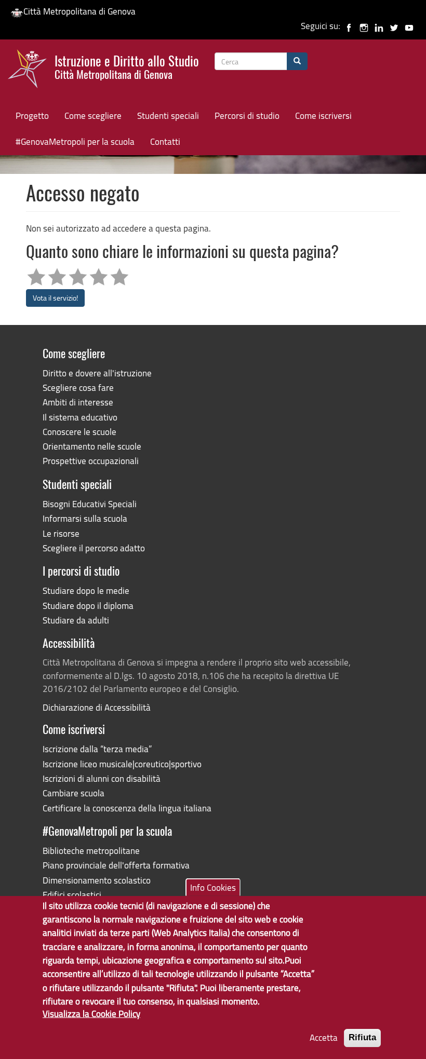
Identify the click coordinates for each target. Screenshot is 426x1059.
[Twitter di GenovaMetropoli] (394, 26)
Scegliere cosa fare (78, 387)
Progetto (32, 115)
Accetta (324, 1037)
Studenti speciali (168, 115)
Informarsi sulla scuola (85, 518)
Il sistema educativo (80, 417)
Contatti (165, 141)
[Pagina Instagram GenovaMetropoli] (363, 26)
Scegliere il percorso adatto (94, 548)
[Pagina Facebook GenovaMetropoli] (348, 26)
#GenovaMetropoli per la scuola (75, 141)
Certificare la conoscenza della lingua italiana (127, 808)
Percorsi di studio (247, 115)
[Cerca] (297, 61)
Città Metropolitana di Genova (79, 11)
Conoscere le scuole (79, 432)
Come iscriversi (323, 115)
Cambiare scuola (73, 793)
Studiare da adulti (76, 620)
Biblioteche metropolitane (91, 851)
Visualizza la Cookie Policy (91, 1014)
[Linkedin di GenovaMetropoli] (378, 26)
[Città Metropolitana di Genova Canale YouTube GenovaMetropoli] (409, 26)
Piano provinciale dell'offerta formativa (116, 865)
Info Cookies (213, 887)
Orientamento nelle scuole (92, 446)
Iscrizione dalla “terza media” (97, 749)
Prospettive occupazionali (91, 461)
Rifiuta (362, 1037)
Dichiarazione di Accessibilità (97, 707)
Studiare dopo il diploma (88, 606)
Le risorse (61, 533)
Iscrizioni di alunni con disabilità (102, 778)
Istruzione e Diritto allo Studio (127, 66)
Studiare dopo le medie (86, 590)
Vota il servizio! (55, 298)
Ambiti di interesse (78, 402)
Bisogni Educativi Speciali (90, 504)
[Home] (31, 71)
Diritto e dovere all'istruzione (97, 373)
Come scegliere (93, 115)
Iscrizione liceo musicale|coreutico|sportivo (122, 764)
